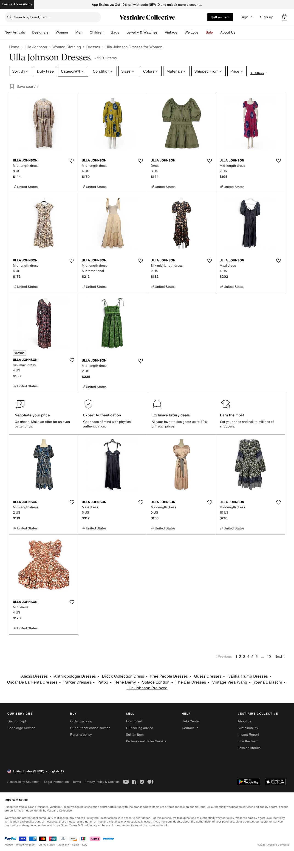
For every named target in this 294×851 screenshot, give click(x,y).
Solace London (156, 682)
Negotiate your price (32, 415)
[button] (284, 17)
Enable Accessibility (17, 4)
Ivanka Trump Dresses (248, 676)
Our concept (16, 721)
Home (14, 47)
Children (97, 32)
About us (244, 721)
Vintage (171, 32)
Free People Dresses (169, 676)
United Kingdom (25, 844)
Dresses (93, 47)
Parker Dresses (77, 682)
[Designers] (52, 32)
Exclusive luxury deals (171, 415)
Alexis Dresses (34, 676)
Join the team (248, 741)
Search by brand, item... (32, 17)
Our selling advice (139, 728)
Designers (40, 32)
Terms (76, 782)
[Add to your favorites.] (71, 161)
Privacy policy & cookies (102, 782)
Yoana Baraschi (267, 682)
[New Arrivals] (28, 32)
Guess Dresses (207, 676)
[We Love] (202, 32)
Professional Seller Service (146, 741)
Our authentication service (90, 728)
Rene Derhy (125, 682)
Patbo (102, 682)
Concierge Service (21, 728)
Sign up (267, 17)
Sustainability (248, 728)
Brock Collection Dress (123, 676)
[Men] (86, 32)
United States (47, 844)
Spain (75, 844)
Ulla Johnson (36, 47)
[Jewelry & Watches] (161, 32)
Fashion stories (249, 748)
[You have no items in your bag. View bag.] (284, 17)
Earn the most (232, 415)
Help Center (191, 721)
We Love (191, 32)
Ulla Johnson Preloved (147, 688)
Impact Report (248, 734)
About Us (227, 32)
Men (78, 32)
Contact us (190, 728)
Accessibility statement (23, 782)
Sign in (246, 17)
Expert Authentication (102, 415)
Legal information (56, 782)
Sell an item (220, 17)
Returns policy (81, 734)
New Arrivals (15, 32)
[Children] (107, 32)
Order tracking (81, 721)
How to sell (134, 721)
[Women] (72, 32)
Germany (63, 844)
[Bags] (122, 32)
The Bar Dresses (191, 682)
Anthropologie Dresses (75, 676)
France (9, 844)
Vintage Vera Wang (229, 682)
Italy (84, 844)
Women (62, 32)
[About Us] (239, 32)
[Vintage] (181, 32)
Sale (209, 32)
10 (269, 656)
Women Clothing (66, 47)
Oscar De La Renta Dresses (32, 682)
